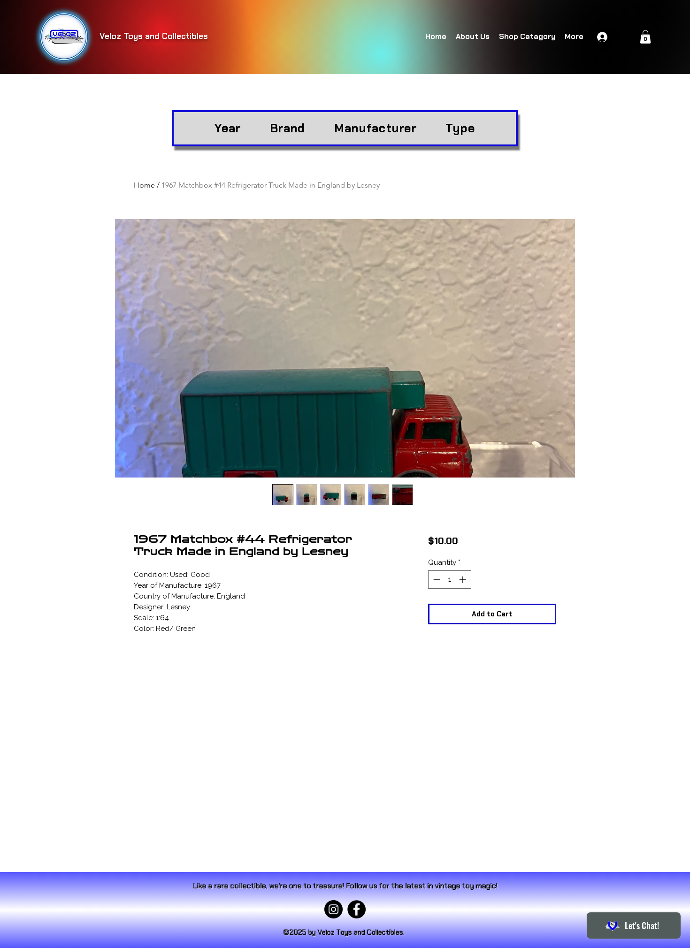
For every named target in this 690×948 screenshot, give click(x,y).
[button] (645, 37)
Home (144, 185)
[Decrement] (435, 579)
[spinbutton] (449, 579)
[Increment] (463, 579)
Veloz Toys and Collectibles (154, 36)
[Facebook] (356, 909)
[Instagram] (333, 909)
